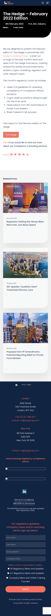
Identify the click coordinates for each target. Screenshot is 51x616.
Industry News (13, 186)
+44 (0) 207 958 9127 (25, 416)
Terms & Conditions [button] (24, 499)
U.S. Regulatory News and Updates (26, 573)
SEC (35, 24)
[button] (47, 3)
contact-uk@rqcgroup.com (25, 420)
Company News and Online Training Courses (26, 579)
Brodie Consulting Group (15, 56)
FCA (30, 24)
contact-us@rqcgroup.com (25, 450)
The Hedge (10, 134)
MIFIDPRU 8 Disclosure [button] (24, 503)
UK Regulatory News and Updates (27, 568)
